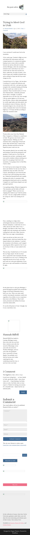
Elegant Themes (15, 531)
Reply (23, 392)
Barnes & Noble (19, 523)
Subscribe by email (10, 460)
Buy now (15, 484)
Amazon (12, 523)
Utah (22, 28)
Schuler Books (7, 525)
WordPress (15, 533)
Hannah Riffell (9, 28)
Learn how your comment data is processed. (14, 445)
